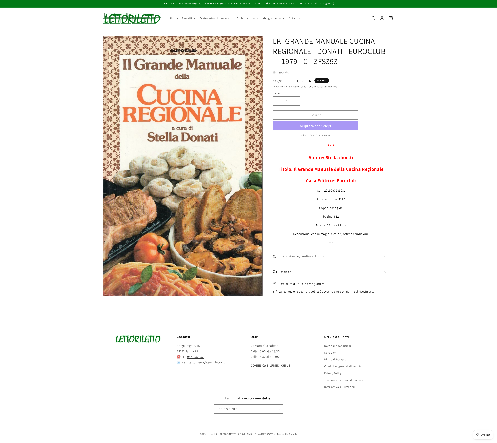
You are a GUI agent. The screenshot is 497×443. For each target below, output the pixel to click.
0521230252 (195, 357)
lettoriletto (213, 434)
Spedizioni (330, 352)
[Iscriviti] (279, 409)
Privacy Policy (332, 373)
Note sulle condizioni (337, 345)
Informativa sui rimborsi (339, 386)
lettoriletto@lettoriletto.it (207, 362)
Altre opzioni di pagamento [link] (315, 135)
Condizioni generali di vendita (343, 366)
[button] (173, 18)
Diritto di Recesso (335, 359)
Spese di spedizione (302, 86)
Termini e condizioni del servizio (344, 379)
